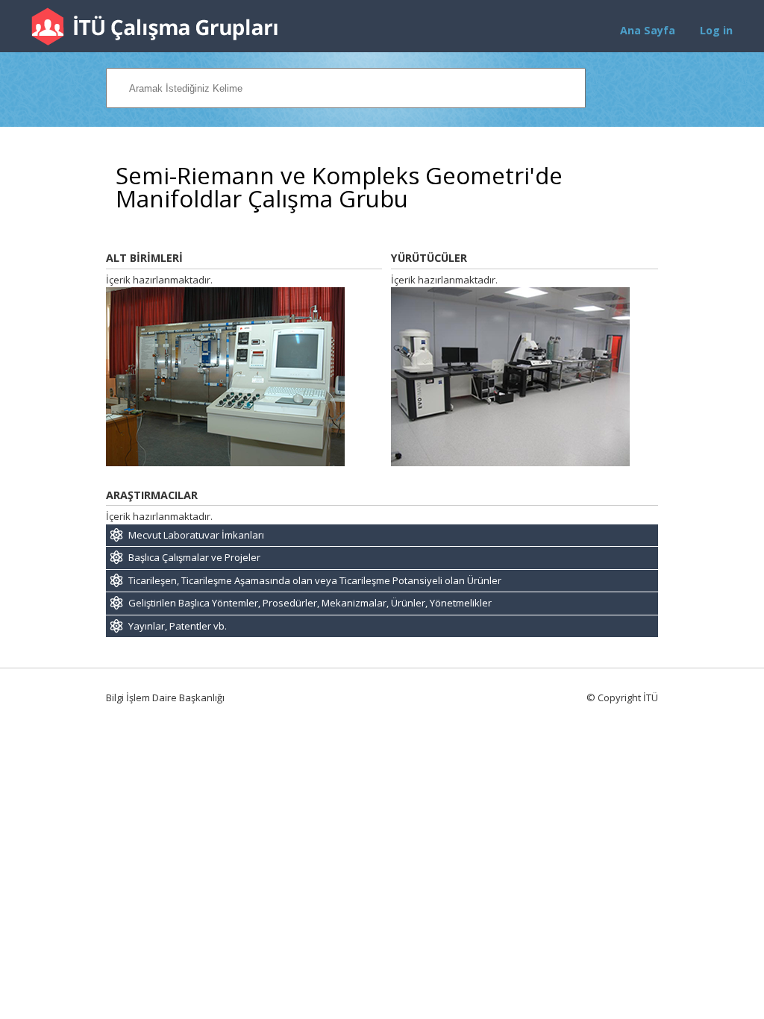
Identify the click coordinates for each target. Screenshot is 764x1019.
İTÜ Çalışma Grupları (154, 26)
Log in (716, 30)
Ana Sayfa (647, 30)
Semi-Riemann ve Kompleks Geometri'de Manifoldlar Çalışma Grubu (339, 187)
